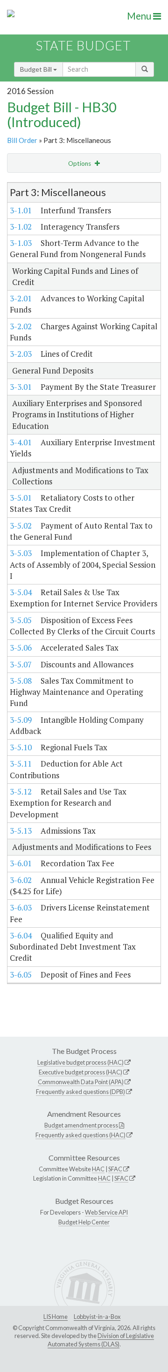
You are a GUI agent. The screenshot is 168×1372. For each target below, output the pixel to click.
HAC (98, 1169)
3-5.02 (21, 525)
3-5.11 (21, 763)
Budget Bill (36, 69)
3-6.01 (21, 863)
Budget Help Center (84, 1222)
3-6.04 (21, 935)
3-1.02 (21, 226)
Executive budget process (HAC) (80, 1072)
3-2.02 (21, 326)
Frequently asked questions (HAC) (80, 1135)
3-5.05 (21, 620)
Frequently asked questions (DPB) (80, 1091)
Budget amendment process (81, 1125)
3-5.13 (21, 830)
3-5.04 (21, 592)
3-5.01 (21, 497)
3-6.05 (21, 974)
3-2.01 (21, 298)
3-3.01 (21, 386)
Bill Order (22, 140)
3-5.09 (21, 719)
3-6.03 (21, 907)
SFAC (115, 1169)
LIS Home (55, 1316)
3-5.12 (21, 791)
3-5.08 (21, 680)
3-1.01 (21, 210)
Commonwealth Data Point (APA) (81, 1082)
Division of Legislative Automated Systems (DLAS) (101, 1340)
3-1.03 (21, 243)
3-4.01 (21, 442)
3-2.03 (21, 353)
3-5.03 (21, 553)
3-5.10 (21, 747)
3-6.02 (21, 880)
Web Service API (106, 1212)
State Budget (83, 45)
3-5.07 (21, 664)
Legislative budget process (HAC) (80, 1062)
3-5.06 (21, 647)
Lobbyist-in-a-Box (97, 1316)
